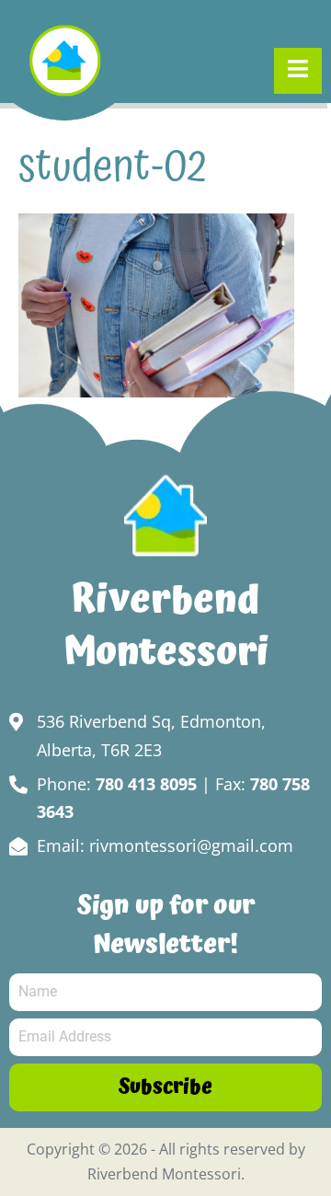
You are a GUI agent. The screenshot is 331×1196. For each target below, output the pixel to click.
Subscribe (165, 1087)
